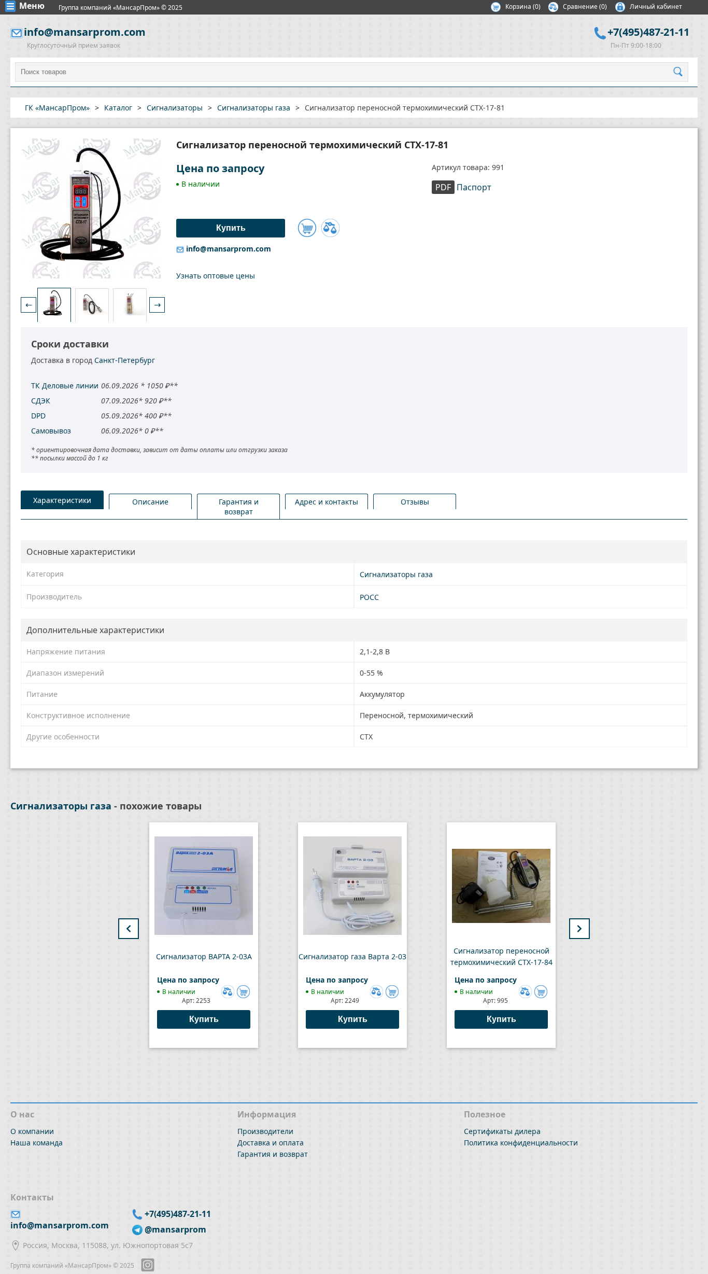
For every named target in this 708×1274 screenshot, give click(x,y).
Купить (204, 1019)
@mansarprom (175, 1229)
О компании (32, 1131)
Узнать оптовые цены (215, 276)
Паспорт (463, 187)
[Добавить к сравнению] (330, 228)
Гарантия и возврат (272, 1154)
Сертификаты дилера (502, 1131)
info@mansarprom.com (85, 32)
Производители (265, 1131)
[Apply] (680, 72)
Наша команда (36, 1142)
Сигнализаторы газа (396, 574)
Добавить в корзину (307, 228)
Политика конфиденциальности (521, 1142)
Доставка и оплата (270, 1142)
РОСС (369, 597)
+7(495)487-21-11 (648, 32)
